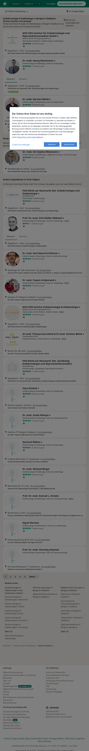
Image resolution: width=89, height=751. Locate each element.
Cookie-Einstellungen (21, 145)
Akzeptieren (69, 144)
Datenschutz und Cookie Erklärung (30, 137)
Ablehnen (52, 144)
